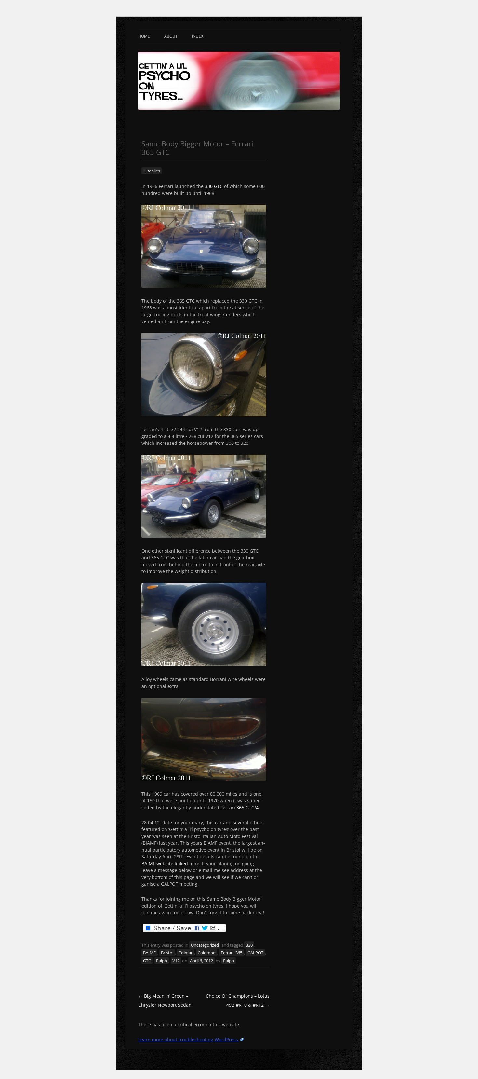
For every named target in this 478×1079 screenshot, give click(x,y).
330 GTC (214, 186)
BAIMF (149, 953)
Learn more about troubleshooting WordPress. (188, 1039)
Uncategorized (205, 945)
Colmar (186, 953)
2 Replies (151, 171)
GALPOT (255, 953)
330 (249, 945)
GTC (147, 960)
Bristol (167, 953)
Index (197, 36)
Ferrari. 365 (231, 953)
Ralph (161, 960)
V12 (175, 960)
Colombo (207, 953)
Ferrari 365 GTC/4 (239, 807)
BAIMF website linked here (170, 863)
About (171, 36)
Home (144, 36)
